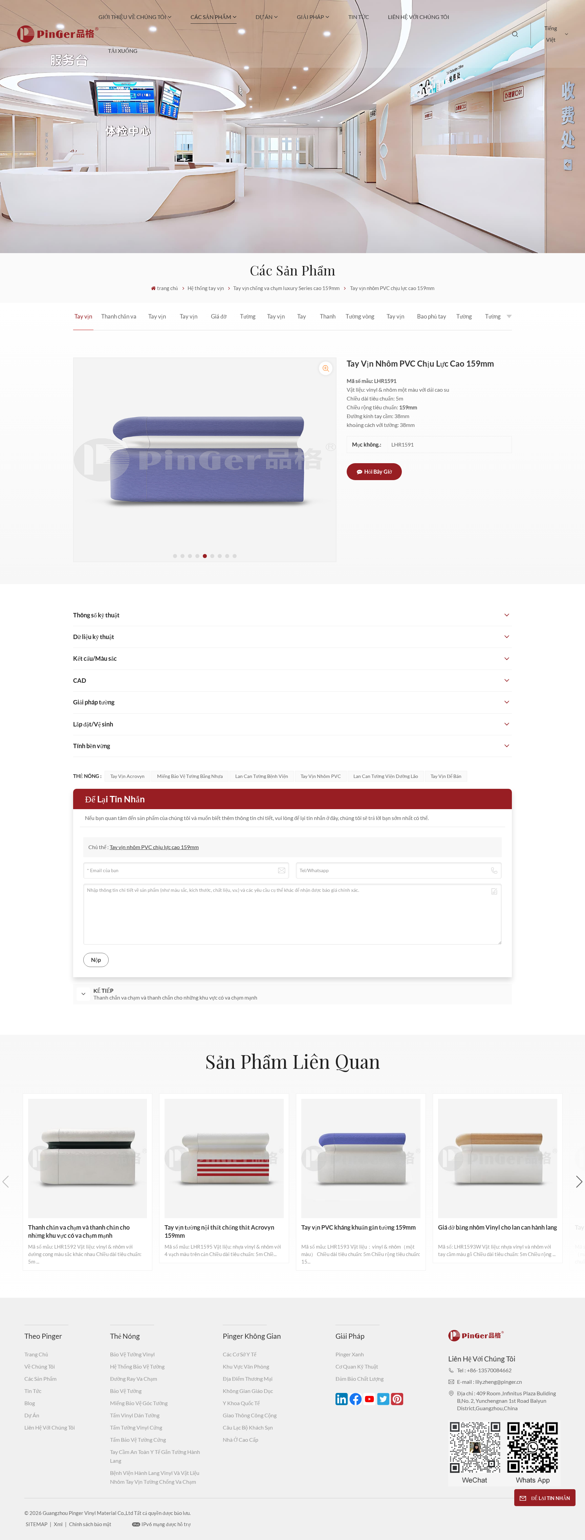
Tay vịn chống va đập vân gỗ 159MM (275, 321)
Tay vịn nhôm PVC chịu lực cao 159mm (83, 321)
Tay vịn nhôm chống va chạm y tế (301, 321)
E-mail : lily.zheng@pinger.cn (489, 1381)
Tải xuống (122, 50)
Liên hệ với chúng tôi (418, 17)
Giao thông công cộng (250, 1415)
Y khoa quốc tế (241, 1403)
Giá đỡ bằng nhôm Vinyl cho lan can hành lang (218, 321)
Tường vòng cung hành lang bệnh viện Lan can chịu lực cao (360, 321)
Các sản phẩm (40, 1378)
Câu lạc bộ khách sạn (248, 1427)
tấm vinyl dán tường (134, 1415)
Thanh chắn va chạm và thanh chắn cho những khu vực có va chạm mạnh (118, 321)
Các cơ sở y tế (239, 1354)
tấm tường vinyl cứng (136, 1427)
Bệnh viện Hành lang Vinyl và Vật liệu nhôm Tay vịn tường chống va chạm (154, 1477)
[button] (175, 556)
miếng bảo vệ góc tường (139, 1403)
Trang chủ (36, 1354)
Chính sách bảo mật (90, 1524)
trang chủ (167, 288)
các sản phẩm (211, 17)
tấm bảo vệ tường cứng (138, 1439)
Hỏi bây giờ (378, 471)
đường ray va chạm (133, 1378)
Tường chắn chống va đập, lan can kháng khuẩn (493, 321)
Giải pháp (310, 17)
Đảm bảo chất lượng (359, 1378)
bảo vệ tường (126, 1391)
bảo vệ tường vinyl (132, 1354)
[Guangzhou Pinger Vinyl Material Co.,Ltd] (58, 40)
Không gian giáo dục (248, 1391)
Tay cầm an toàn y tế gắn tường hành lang (155, 1456)
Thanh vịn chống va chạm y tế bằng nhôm (328, 321)
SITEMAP (36, 1524)
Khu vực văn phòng (246, 1366)
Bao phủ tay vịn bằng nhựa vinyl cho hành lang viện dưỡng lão (431, 321)
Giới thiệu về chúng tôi (132, 17)
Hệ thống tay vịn (206, 288)
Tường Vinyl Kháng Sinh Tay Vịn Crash (464, 321)
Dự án (264, 17)
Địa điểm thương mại (248, 1378)
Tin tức (358, 17)
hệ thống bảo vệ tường (137, 1366)
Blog (29, 1403)
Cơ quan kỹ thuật (356, 1366)
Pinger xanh (349, 1354)
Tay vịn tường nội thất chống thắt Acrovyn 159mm (157, 321)
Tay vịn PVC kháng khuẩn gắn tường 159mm (188, 321)
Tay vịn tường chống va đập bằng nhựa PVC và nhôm (395, 321)
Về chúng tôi (39, 1366)
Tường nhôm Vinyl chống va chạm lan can (248, 321)
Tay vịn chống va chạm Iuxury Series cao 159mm (286, 288)
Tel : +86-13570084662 (484, 1370)
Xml (58, 1524)
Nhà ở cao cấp (240, 1439)
